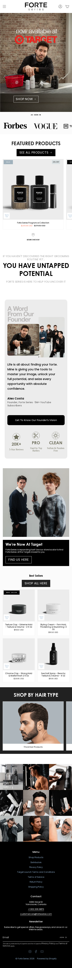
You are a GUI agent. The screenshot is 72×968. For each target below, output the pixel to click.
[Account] (60, 6)
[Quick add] (7, 216)
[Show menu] (4, 6)
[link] (36, 433)
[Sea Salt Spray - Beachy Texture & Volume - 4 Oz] (53, 654)
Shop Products (36, 857)
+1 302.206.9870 (36, 909)
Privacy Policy (36, 867)
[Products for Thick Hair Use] (33, 723)
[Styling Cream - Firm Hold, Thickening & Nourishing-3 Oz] (53, 605)
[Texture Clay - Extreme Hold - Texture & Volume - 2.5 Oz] (19, 605)
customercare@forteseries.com (36, 914)
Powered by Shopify (46, 958)
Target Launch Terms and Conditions (36, 872)
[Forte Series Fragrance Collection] (33, 189)
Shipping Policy (36, 886)
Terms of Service (36, 877)
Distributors (36, 862)
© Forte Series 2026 (24, 958)
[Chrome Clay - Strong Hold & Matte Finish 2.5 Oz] (19, 654)
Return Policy (36, 881)
